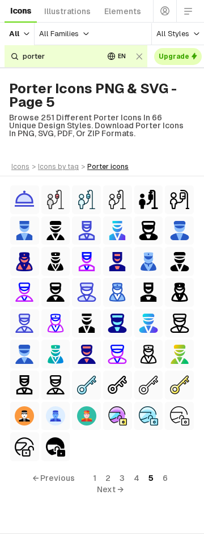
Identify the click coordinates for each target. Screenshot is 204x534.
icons (20, 10)
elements (122, 11)
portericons (108, 167)
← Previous (53, 478)
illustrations (67, 11)
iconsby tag (58, 167)
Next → (110, 489)
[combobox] (59, 56)
